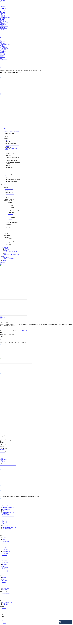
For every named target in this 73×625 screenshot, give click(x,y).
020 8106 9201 (2, 449)
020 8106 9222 (2, 454)
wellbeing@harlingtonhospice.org (27, 330)
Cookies (1, 458)
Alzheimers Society (13, 328)
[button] (37, 128)
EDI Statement (2, 461)
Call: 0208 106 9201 (3, 8)
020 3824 (1, 452)
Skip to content (2, 0)
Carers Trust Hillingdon (22, 328)
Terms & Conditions (3, 459)
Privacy (1, 460)
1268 (4, 452)
